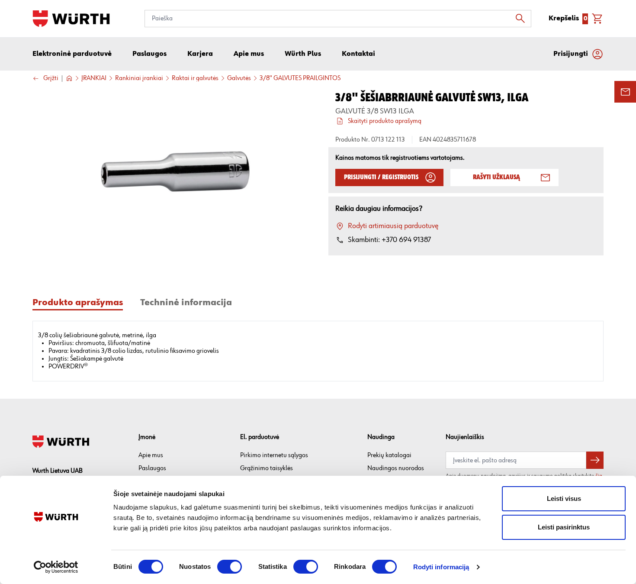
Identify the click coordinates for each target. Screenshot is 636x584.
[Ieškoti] (522, 18)
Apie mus (150, 455)
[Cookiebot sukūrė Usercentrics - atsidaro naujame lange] (56, 567)
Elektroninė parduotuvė (72, 54)
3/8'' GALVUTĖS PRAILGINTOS (300, 78)
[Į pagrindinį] (71, 18)
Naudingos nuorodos (395, 468)
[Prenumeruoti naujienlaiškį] (595, 460)
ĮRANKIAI (93, 78)
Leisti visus (564, 498)
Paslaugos (152, 468)
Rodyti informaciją (441, 567)
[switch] (229, 567)
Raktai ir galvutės (195, 78)
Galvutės (239, 78)
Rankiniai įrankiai (139, 78)
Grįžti (50, 78)
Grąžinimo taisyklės (266, 468)
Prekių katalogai (389, 455)
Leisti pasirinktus (564, 527)
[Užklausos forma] (625, 92)
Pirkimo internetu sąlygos (274, 455)
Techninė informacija (186, 302)
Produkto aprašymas (77, 302)
